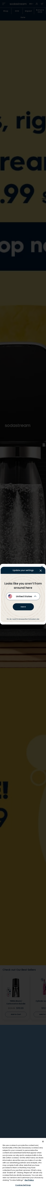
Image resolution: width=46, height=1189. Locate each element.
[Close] (43, 1141)
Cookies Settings (23, 1185)
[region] (23, 1163)
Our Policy (29, 1180)
